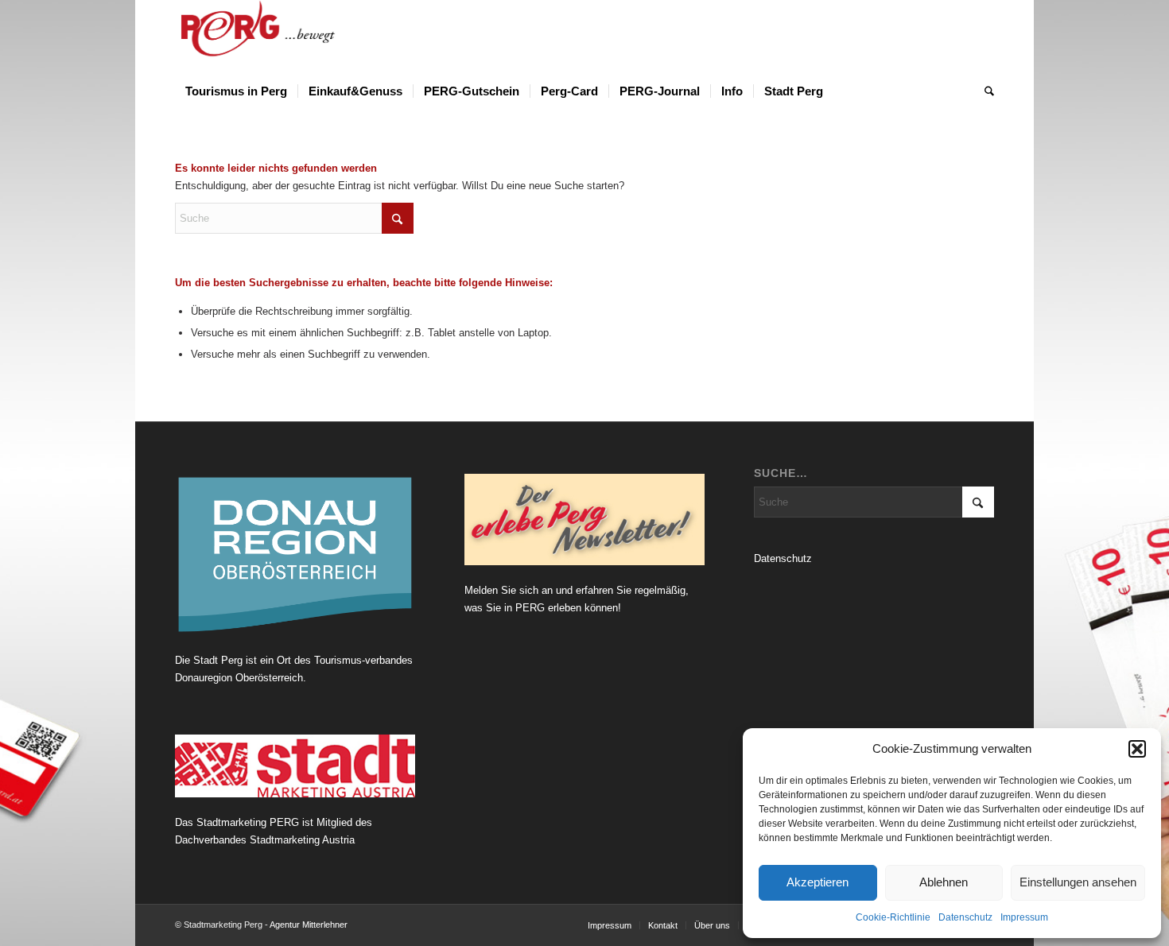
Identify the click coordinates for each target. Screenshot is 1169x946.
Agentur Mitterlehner (309, 924)
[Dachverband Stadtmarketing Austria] (295, 766)
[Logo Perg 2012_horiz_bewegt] (283, 36)
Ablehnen (943, 882)
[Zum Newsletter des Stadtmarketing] (584, 520)
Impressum (1024, 917)
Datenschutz (965, 917)
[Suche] (984, 91)
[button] (1137, 749)
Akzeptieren (817, 882)
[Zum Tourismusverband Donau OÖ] (295, 554)
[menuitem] (236, 91)
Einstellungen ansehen (1077, 882)
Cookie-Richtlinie (893, 917)
